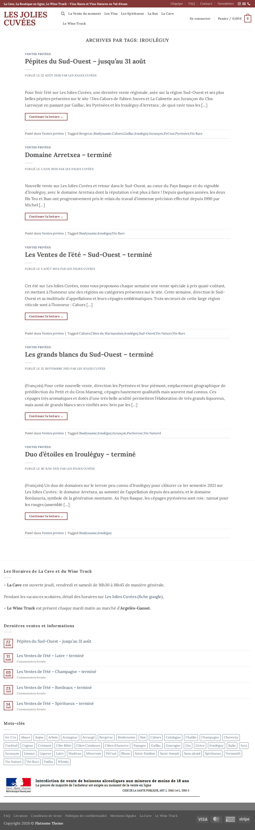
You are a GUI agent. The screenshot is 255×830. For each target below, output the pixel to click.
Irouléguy (141, 133)
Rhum (125, 753)
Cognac (27, 745)
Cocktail (11, 745)
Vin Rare (196, 133)
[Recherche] (63, 13)
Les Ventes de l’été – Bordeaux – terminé (54, 687)
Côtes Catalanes (88, 745)
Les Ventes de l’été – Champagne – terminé (56, 671)
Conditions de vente (46, 816)
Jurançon (156, 133)
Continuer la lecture (46, 116)
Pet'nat (169, 133)
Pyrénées (182, 133)
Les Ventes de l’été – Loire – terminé (50, 655)
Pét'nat (111, 753)
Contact (206, 3)
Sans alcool (192, 753)
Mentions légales (123, 816)
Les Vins (111, 13)
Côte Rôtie (63, 745)
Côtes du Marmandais (107, 333)
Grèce (200, 745)
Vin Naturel (152, 433)
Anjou (39, 737)
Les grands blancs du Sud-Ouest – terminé (89, 354)
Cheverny (231, 737)
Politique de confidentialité (86, 816)
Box (143, 737)
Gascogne (173, 745)
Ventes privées (38, 54)
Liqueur (45, 753)
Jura (244, 745)
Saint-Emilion (145, 753)
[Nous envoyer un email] (244, 4)
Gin (188, 745)
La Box (153, 13)
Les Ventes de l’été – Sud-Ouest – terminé (88, 254)
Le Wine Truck (74, 23)
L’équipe (177, 3)
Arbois (53, 737)
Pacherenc (135, 433)
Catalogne (173, 737)
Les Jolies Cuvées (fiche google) (134, 596)
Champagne (210, 737)
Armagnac (70, 737)
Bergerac (86, 133)
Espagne (139, 745)
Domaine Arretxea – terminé (68, 155)
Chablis (191, 737)
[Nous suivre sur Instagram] (239, 4)
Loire (60, 753)
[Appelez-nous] (248, 4)
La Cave (167, 13)
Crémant (44, 745)
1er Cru (10, 737)
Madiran (74, 753)
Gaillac (129, 133)
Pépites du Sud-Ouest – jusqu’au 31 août (85, 61)
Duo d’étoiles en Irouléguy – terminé (80, 454)
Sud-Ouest (147, 333)
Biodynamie (102, 133)
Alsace (25, 737)
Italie (232, 745)
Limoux (29, 753)
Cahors (117, 133)
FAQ (192, 3)
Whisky (63, 762)
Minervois (93, 753)
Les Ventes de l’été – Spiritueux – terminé (55, 703)
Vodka (48, 762)
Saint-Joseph (169, 753)
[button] (200, 19)
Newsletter (226, 3)
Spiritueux (213, 753)
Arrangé (88, 737)
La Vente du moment (84, 13)
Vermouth (233, 753)
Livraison (21, 816)
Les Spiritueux (132, 13)
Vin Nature (164, 333)
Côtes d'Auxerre (117, 745)
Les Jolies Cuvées (25, 19)
